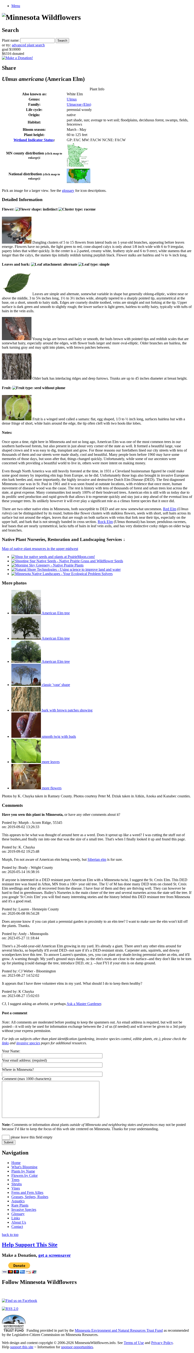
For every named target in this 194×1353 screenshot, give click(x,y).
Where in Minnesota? (18, 1069)
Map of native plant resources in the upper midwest (40, 549)
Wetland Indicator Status (33, 140)
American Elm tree (55, 613)
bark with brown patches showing (67, 710)
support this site (21, 1347)
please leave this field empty (31, 1137)
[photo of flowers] (16, 242)
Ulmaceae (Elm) (79, 104)
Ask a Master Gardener (83, 1004)
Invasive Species (23, 1210)
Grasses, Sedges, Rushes (29, 1197)
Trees (15, 1180)
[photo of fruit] (16, 419)
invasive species (28, 1043)
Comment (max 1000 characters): (27, 1079)
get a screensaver (54, 1255)
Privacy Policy (162, 1343)
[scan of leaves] (16, 294)
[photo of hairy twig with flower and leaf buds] (16, 339)
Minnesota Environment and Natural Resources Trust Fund (119, 1330)
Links (15, 1218)
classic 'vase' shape (55, 685)
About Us (18, 1222)
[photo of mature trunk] (16, 378)
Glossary (18, 1214)
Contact (17, 1227)
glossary (68, 191)
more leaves (50, 762)
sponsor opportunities (77, 1347)
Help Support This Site (29, 1245)
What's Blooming (24, 1167)
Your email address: (16, 1060)
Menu (15, 6)
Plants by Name (23, 1171)
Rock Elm (105, 522)
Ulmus (72, 99)
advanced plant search (28, 45)
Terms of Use (134, 1343)
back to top (10, 1235)
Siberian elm (97, 859)
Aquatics (18, 1201)
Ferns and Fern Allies (27, 1192)
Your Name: (11, 1051)
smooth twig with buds (58, 736)
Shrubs (16, 1184)
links (5, 1043)
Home (16, 1163)
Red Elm (169, 509)
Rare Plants (19, 1205)
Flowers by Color (24, 1175)
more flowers (51, 788)
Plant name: (10, 40)
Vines (15, 1188)
